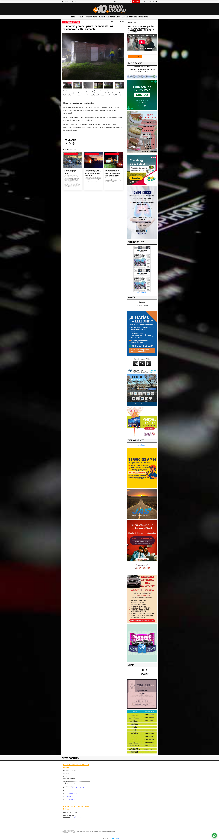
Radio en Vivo (104, 17)
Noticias (80, 17)
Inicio (73, 17)
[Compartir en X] (70, 143)
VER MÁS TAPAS (142, 293)
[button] (130, 1)
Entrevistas (143, 17)
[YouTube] (156, 1)
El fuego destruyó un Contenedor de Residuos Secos (72, 171)
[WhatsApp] (141, 1)
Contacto (133, 17)
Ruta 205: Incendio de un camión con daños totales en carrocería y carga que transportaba (93, 172)
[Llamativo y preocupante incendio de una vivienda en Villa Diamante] (67, 85)
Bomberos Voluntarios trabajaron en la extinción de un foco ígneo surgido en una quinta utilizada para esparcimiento (113, 173)
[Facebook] (147, 1)
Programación (91, 17)
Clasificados (115, 17)
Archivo (125, 17)
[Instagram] (150, 1)
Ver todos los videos (135, 56)
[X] (144, 1)
